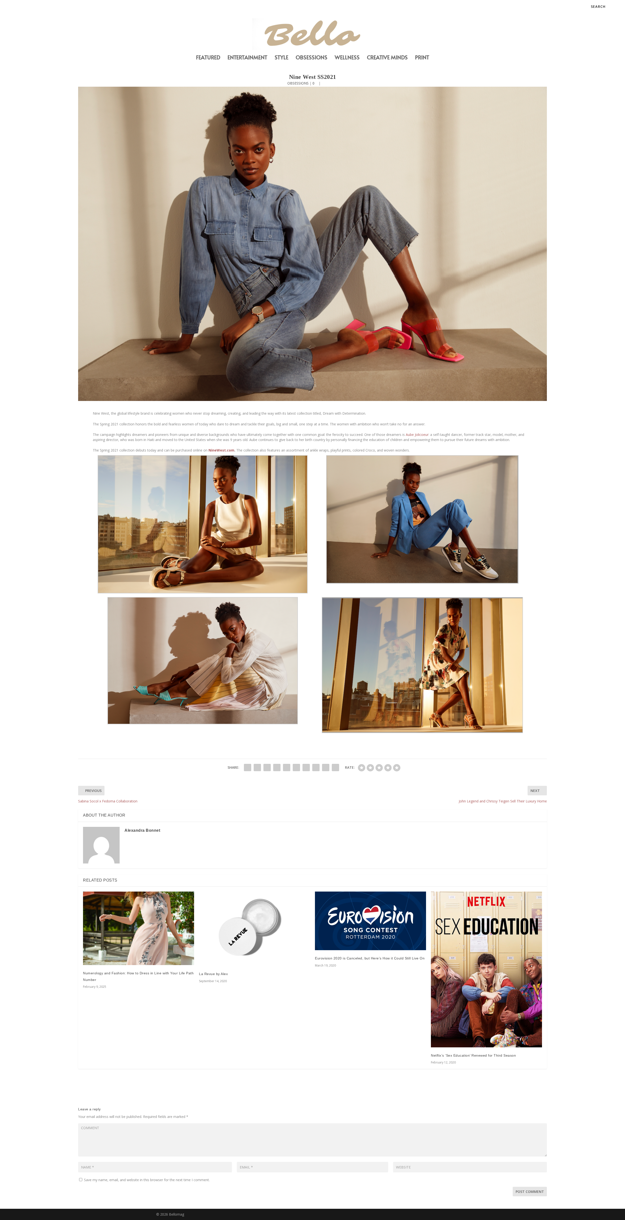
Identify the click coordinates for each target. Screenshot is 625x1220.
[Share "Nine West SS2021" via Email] (326, 767)
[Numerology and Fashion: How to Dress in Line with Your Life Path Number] (138, 928)
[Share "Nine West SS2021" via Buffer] (306, 767)
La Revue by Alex (213, 974)
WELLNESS (347, 58)
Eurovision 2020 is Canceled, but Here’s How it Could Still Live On (370, 958)
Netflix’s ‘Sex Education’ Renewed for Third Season (473, 1055)
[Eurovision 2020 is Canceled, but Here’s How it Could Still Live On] (370, 921)
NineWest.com (221, 450)
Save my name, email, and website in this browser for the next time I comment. (147, 1180)
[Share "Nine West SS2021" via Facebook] (247, 767)
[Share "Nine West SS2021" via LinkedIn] (296, 767)
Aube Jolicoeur (416, 434)
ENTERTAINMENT (247, 58)
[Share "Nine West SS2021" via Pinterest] (287, 767)
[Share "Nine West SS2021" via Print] (335, 767)
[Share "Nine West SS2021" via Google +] (267, 767)
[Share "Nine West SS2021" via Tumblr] (277, 767)
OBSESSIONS (311, 58)
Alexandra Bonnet (142, 830)
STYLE (281, 58)
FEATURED (208, 58)
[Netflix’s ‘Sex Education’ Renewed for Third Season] (486, 969)
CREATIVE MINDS (387, 58)
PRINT (422, 58)
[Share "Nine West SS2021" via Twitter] (257, 767)
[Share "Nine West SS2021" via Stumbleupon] (316, 767)
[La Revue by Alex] (254, 929)
